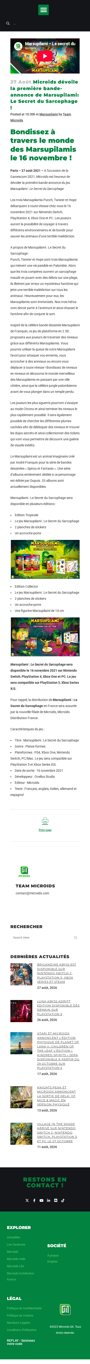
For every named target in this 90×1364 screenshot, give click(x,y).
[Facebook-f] (34, 1200)
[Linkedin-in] (48, 1200)
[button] (43, 10)
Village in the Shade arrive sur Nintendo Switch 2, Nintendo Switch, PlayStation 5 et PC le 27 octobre (57, 1132)
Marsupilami (48, 114)
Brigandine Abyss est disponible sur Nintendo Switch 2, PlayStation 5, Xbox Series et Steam (56, 973)
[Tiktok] (63, 1200)
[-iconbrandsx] (27, 1200)
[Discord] (55, 1200)
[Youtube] (41, 1200)
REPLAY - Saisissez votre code (21, 1342)
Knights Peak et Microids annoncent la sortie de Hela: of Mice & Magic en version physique (56, 1096)
